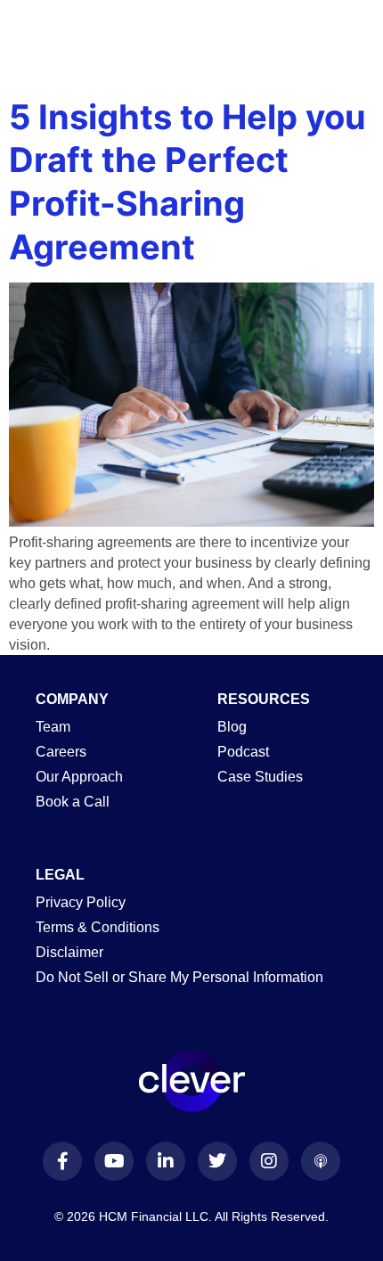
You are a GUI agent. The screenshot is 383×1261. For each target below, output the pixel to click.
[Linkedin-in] (165, 1161)
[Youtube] (114, 1161)
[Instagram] (269, 1161)
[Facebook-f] (62, 1161)
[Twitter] (217, 1161)
